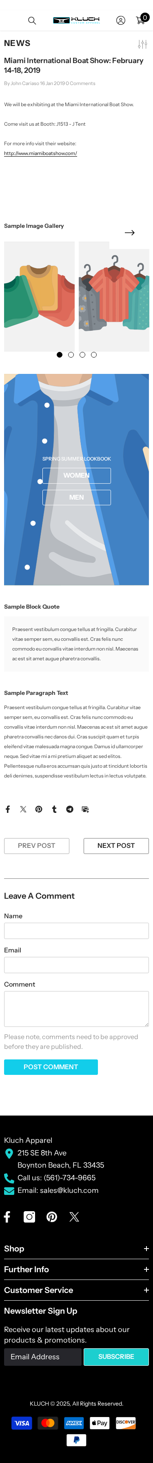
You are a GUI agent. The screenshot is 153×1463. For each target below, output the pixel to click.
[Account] (120, 20)
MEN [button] (76, 497)
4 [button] (94, 355)
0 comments (80, 83)
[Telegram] (69, 808)
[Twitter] (23, 808)
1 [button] (59, 355)
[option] (39, 297)
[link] (39, 297)
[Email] (85, 808)
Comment (19, 984)
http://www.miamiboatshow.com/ (40, 153)
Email (12, 950)
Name (13, 916)
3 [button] (82, 355)
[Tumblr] (54, 808)
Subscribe (116, 1356)
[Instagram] (29, 1217)
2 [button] (71, 355)
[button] (129, 232)
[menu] (9, 20)
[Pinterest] (38, 808)
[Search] (32, 21)
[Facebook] (7, 808)
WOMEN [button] (76, 475)
